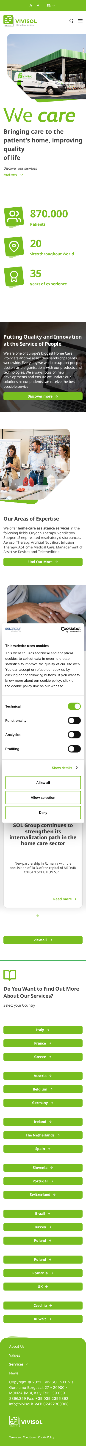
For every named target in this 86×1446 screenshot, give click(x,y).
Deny (43, 812)
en (49, 5)
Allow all (43, 782)
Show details (62, 768)
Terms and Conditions (22, 1437)
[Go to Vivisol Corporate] (20, 21)
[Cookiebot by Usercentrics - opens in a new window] (61, 630)
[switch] (74, 720)
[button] (37, 915)
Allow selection (43, 797)
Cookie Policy (46, 1437)
